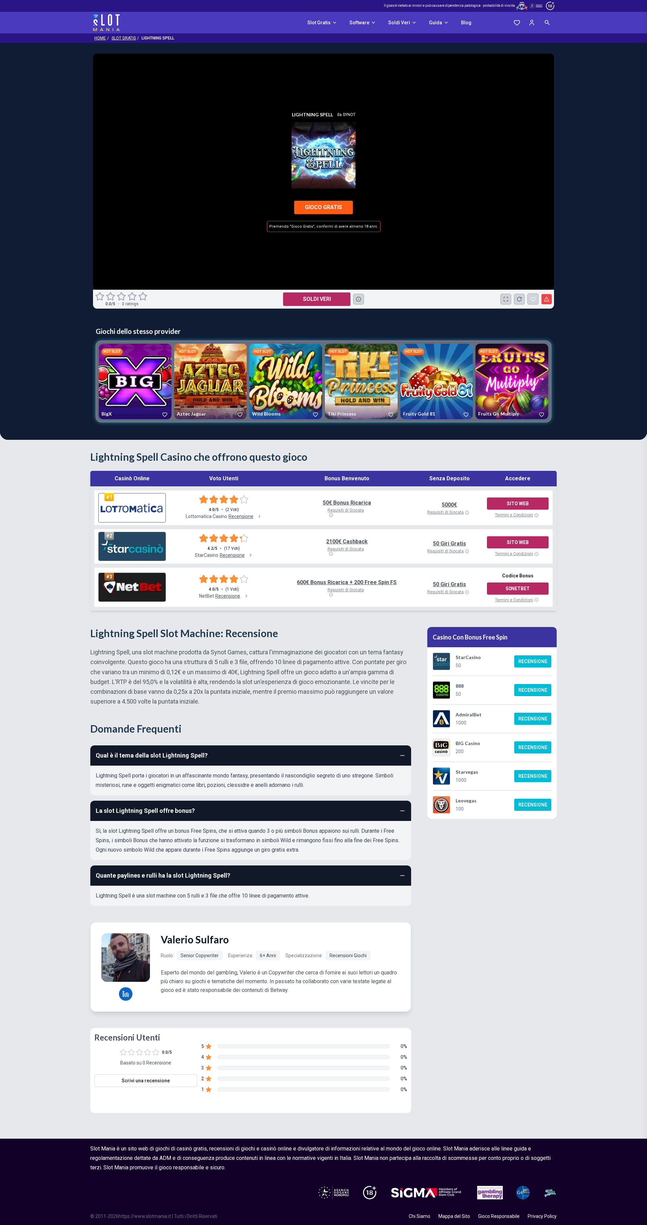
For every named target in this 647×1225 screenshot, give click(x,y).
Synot (349, 114)
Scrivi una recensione (146, 1080)
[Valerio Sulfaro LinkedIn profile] (125, 994)
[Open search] (547, 22)
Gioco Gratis (323, 207)
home (100, 38)
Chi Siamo (419, 1216)
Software (359, 22)
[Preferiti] (517, 23)
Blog (466, 22)
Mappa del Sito (454, 1216)
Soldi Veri (399, 22)
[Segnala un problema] (546, 299)
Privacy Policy (542, 1216)
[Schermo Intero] (505, 299)
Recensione (532, 661)
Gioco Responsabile (499, 1216)
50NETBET (518, 588)
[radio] (100, 296)
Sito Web (518, 503)
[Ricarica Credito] (519, 299)
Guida (435, 22)
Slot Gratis (319, 22)
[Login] (532, 23)
